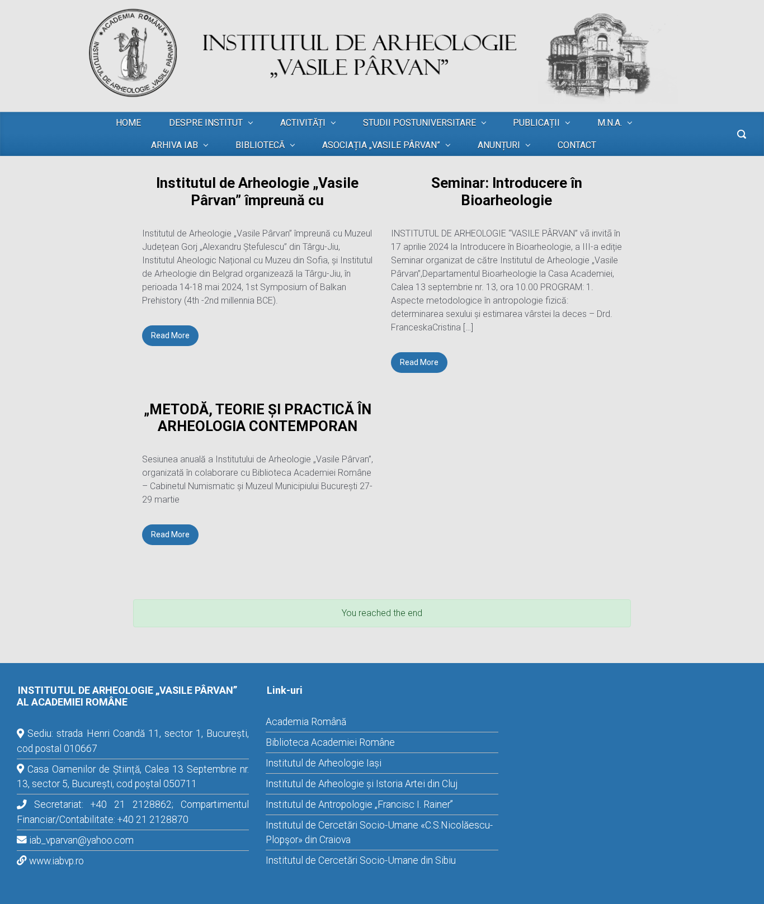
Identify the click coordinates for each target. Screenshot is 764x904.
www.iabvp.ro (56, 861)
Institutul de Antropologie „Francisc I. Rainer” (359, 804)
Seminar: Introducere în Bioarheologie (506, 191)
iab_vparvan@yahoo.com (81, 840)
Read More (170, 335)
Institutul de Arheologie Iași (323, 763)
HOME (128, 122)
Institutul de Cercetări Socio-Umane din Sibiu (361, 860)
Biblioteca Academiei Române (330, 742)
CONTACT (577, 145)
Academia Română (306, 721)
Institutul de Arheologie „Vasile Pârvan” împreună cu (257, 191)
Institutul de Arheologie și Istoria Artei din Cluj (362, 783)
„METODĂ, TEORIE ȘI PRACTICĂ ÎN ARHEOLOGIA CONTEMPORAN (257, 418)
